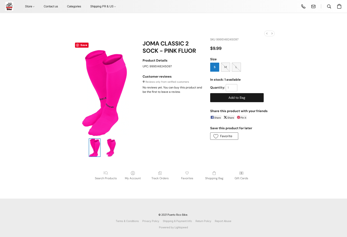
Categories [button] (74, 6)
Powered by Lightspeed (173, 227)
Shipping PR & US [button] (102, 6)
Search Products (106, 178)
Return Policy (203, 221)
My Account (133, 178)
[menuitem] (266, 33)
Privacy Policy (150, 221)
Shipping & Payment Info (177, 221)
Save (83, 45)
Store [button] (29, 6)
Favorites (187, 178)
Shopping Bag (214, 178)
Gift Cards (241, 178)
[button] (9, 6)
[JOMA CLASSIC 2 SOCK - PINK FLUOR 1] (111, 147)
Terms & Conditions (127, 221)
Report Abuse (223, 221)
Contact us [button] (51, 6)
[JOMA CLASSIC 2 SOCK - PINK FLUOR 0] (94, 147)
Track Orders (160, 178)
